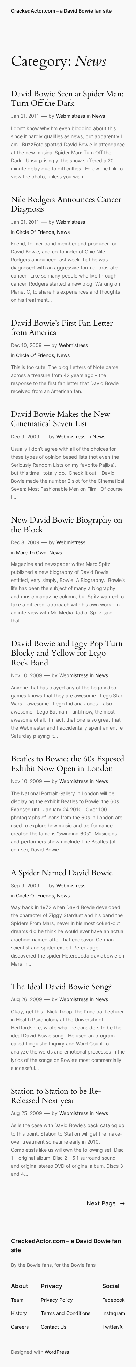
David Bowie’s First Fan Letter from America (62, 328)
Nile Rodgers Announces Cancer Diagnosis (66, 204)
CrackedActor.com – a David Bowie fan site (61, 11)
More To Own (31, 552)
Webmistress (70, 116)
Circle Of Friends (35, 232)
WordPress (57, 1352)
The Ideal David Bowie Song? (61, 986)
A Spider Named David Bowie (62, 873)
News (98, 116)
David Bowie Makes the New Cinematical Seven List (60, 419)
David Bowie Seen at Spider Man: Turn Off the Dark (67, 98)
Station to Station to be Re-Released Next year (56, 1096)
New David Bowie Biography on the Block (66, 524)
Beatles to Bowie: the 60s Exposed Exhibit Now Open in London (67, 763)
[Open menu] (15, 25)
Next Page (105, 1203)
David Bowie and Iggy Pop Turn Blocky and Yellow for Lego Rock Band (67, 653)
